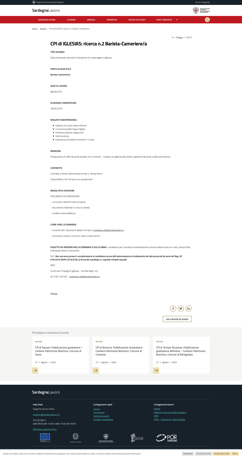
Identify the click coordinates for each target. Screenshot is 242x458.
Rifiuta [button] (235, 453)
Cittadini (71, 19)
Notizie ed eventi (101, 416)
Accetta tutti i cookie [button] (221, 453)
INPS (156, 416)
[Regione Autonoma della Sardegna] (34, 2)
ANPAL (157, 409)
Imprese (91, 19)
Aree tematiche (164, 19)
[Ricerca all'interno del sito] (207, 19)
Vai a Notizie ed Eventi (177, 319)
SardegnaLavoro (46, 19)
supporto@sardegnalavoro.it (46, 414)
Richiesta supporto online (45, 429)
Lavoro (46, 10)
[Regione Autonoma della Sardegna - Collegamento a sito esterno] (106, 437)
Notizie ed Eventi (137, 19)
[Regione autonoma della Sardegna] (201, 10)
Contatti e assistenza (103, 419)
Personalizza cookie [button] (204, 453)
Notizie (43, 28)
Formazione (98, 412)
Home (34, 28)
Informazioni (188, 453)
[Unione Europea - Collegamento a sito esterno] (45, 437)
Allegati (53, 293)
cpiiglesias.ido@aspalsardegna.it (108, 230)
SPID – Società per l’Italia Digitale (169, 419)
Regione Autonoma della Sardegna (50, 2)
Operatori (112, 19)
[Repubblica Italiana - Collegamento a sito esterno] (75, 437)
